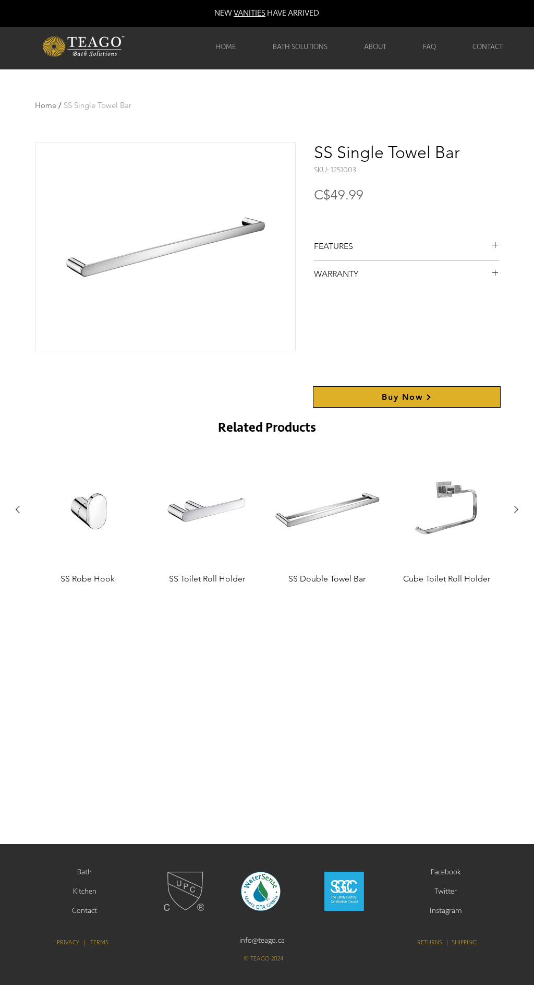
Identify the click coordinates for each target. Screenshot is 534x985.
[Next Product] (516, 509)
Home (45, 105)
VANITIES (249, 13)
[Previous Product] (17, 509)
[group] (267, 529)
